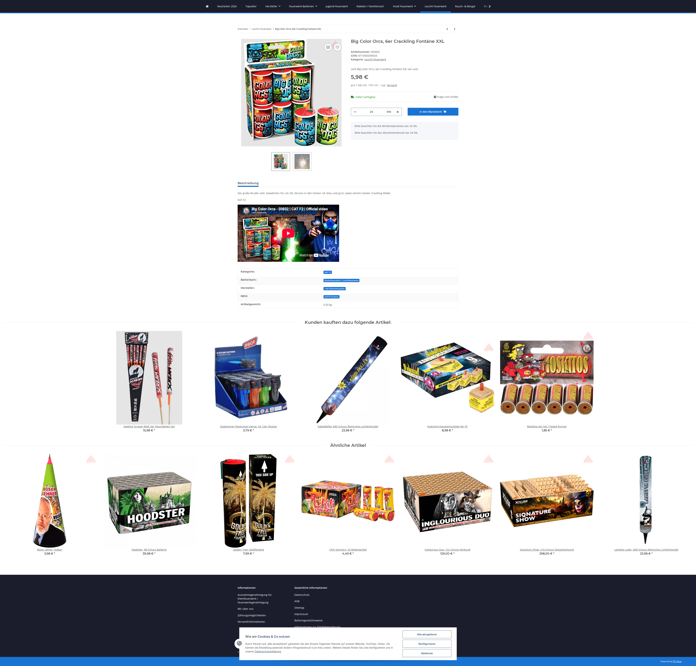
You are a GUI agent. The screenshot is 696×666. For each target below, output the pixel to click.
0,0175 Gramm (332, 297)
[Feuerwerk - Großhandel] (207, 6)
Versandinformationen (251, 621)
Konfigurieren (427, 643)
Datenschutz (302, 595)
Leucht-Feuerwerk (375, 59)
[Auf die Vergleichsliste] (328, 47)
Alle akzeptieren (427, 634)
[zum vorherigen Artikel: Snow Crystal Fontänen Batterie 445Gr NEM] (447, 29)
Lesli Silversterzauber (335, 288)
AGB (296, 601)
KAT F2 (328, 272)
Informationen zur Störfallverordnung (317, 627)
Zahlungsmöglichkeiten (252, 615)
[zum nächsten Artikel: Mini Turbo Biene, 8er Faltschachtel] (454, 29)
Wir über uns (246, 608)
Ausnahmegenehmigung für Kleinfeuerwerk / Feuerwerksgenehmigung (255, 598)
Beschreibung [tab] (248, 183)
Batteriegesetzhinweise (308, 620)
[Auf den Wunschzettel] (337, 47)
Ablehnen (427, 653)
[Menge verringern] (355, 112)
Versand (392, 85)
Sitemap (299, 607)
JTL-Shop (677, 661)
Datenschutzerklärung (268, 651)
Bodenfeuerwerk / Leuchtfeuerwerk (342, 280)
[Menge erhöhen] (398, 112)
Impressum (301, 614)
